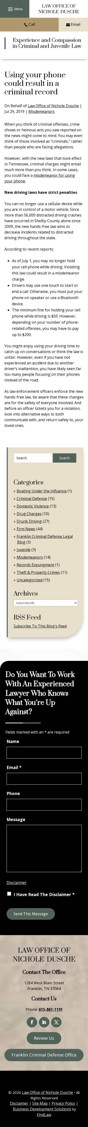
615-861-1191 (51, 1009)
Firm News (26, 528)
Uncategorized (29, 580)
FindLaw (44, 1114)
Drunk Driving (29, 521)
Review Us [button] (44, 1038)
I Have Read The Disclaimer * (44, 894)
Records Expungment (35, 564)
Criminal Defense (32, 498)
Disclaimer (17, 882)
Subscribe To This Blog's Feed (40, 626)
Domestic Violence (33, 506)
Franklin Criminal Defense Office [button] (44, 1055)
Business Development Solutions (42, 1109)
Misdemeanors (41, 111)
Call (32, 24)
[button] (15, 9)
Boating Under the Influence (42, 491)
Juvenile (24, 549)
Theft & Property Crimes (38, 572)
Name (13, 741)
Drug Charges (29, 513)
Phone (13, 793)
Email (75, 24)
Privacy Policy (63, 1103)
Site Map (40, 1103)
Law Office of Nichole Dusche (53, 105)
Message (16, 819)
